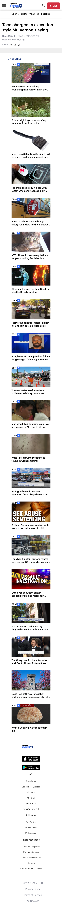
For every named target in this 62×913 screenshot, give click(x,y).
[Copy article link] (19, 45)
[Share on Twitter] (15, 45)
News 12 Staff (8, 36)
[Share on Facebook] (11, 45)
